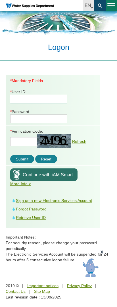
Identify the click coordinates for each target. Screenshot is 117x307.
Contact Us (16, 291)
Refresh (79, 141)
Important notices (42, 285)
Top (109, 270)
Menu (111, 5)
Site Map (42, 291)
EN (88, 5)
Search (100, 5)
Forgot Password (31, 209)
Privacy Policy (79, 285)
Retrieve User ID (31, 217)
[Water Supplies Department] (30, 5)
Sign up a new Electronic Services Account (54, 200)
